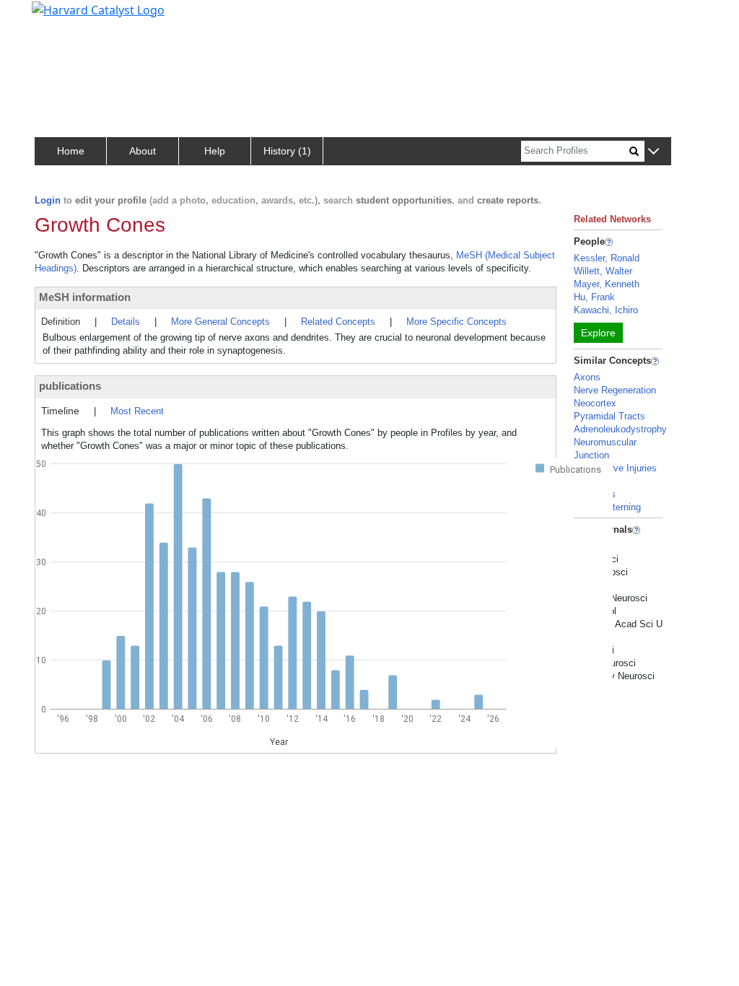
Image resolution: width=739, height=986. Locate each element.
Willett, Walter (603, 271)
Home (70, 151)
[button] (653, 152)
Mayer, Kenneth (606, 284)
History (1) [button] (287, 151)
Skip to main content (60, 17)
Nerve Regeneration (615, 390)
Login (48, 200)
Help (214, 151)
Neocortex (595, 403)
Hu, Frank (594, 297)
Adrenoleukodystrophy (620, 429)
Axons (587, 377)
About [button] (142, 151)
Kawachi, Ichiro (606, 310)
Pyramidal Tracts (609, 416)
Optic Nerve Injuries (615, 468)
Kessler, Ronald (606, 258)
